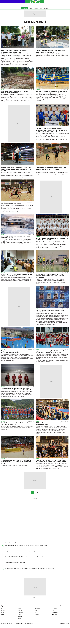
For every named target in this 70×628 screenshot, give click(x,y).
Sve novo (50, 574)
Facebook (55, 608)
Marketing (11, 623)
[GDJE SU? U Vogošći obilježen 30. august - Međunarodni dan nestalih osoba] (17, 37)
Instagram (55, 612)
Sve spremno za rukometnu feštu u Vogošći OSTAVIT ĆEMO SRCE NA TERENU (52, 238)
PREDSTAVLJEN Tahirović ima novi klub (15, 562)
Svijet (2, 614)
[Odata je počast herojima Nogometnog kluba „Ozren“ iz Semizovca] (52, 297)
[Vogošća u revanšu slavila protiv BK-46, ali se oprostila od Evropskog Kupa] (17, 337)
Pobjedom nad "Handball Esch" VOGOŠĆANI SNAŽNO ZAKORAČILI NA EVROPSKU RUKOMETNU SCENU (52, 461)
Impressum (3, 623)
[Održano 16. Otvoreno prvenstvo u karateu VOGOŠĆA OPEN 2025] (52, 409)
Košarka (36, 8)
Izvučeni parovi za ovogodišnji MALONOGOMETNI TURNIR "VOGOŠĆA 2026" (16, 275)
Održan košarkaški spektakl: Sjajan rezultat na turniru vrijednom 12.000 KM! (50, 51)
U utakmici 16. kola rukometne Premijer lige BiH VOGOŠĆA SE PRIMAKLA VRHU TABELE (51, 168)
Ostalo (46, 8)
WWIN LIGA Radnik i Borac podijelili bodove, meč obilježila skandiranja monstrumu (26, 545)
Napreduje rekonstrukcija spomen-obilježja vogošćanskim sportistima (14, 91)
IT (35, 612)
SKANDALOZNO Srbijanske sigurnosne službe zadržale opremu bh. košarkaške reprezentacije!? (29, 568)
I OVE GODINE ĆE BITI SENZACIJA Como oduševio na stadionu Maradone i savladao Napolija (28, 557)
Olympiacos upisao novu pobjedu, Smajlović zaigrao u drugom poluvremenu (24, 551)
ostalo (3, 89)
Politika (3, 610)
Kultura (19, 618)
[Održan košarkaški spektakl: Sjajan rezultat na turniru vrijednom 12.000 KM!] (52, 37)
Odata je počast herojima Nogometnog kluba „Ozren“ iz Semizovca (50, 311)
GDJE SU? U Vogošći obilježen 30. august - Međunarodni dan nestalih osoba (14, 51)
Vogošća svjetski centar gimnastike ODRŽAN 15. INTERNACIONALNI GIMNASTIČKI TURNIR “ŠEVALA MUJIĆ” (17, 462)
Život (36, 610)
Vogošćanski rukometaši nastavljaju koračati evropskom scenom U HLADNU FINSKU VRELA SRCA (17, 389)
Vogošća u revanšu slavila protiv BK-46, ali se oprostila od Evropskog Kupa (15, 351)
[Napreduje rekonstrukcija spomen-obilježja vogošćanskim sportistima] (17, 78)
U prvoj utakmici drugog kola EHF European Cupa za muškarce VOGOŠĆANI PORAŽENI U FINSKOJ (52, 351)
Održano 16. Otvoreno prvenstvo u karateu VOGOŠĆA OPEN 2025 (49, 423)
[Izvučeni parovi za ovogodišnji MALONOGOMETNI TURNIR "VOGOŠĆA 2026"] (17, 261)
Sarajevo (20, 614)
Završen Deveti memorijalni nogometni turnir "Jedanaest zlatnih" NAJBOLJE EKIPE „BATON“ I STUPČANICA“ (50, 275)
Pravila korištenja (19, 623)
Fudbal (30, 8)
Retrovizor (37, 608)
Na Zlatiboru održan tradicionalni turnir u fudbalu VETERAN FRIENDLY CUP (16, 423)
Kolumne (37, 614)
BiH (2, 608)
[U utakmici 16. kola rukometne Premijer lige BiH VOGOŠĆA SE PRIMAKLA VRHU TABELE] (52, 154)
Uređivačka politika (29, 623)
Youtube (55, 614)
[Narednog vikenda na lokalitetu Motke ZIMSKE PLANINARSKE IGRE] (17, 224)
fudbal (3, 49)
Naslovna (24, 8)
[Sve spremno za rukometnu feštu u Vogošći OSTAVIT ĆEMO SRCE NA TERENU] (52, 225)
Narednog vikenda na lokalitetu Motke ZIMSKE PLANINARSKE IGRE (15, 236)
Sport (19, 608)
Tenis (41, 8)
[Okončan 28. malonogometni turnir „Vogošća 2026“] (52, 78)
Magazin (20, 616)
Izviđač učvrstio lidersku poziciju (11, 204)
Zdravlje (20, 610)
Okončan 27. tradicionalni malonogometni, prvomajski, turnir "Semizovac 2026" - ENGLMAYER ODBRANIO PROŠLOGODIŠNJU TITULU (51, 130)
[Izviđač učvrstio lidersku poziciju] (17, 190)
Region (2, 612)
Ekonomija (20, 612)
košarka (38, 49)
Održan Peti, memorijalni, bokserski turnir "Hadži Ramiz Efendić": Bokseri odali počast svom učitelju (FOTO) (16, 169)
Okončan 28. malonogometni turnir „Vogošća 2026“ (51, 91)
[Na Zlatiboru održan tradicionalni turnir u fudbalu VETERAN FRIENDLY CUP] (17, 409)
